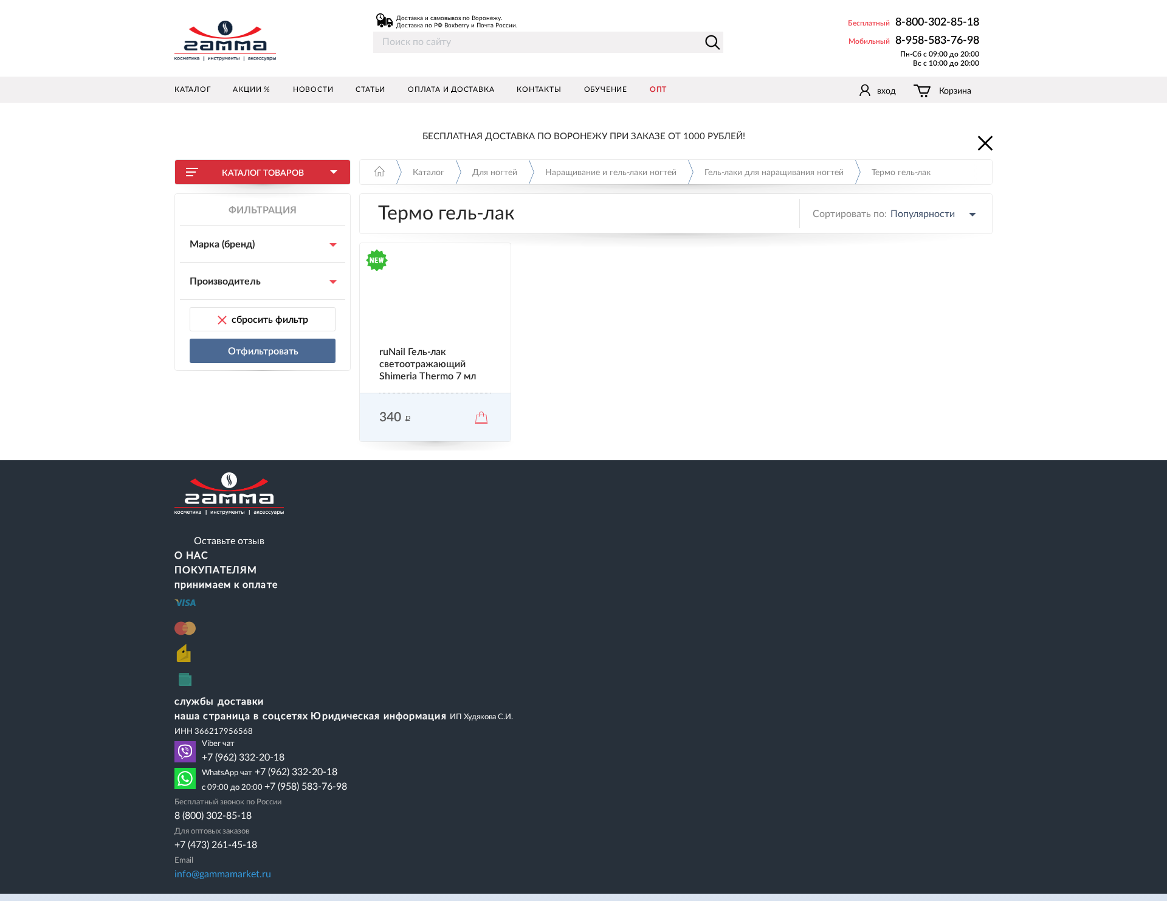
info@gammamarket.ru (222, 874)
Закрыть (984, 142)
